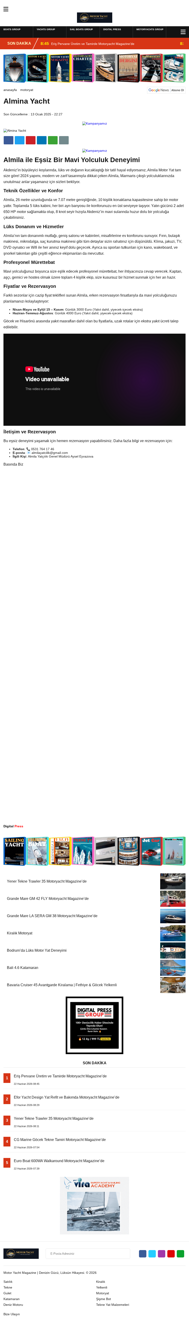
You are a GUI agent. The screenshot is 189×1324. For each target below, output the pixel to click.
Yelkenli (101, 1287)
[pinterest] (42, 140)
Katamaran (11, 1299)
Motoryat (26, 90)
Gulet (7, 1293)
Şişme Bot (103, 1299)
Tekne (7, 1287)
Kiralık (100, 1281)
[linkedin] (31, 140)
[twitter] (20, 140)
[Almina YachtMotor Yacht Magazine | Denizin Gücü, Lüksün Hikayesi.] (94, 17)
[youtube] (171, 1253)
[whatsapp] (180, 1253)
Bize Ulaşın (11, 1314)
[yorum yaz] (64, 140)
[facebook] (8, 140)
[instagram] (161, 1253)
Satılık (7, 1281)
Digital (13, 826)
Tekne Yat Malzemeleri (112, 1305)
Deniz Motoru (13, 1305)
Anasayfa (10, 90)
